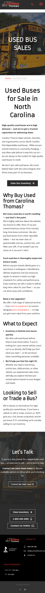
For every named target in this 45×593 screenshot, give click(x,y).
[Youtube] (25, 589)
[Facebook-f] (20, 589)
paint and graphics (20, 309)
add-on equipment (19, 306)
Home (8, 78)
